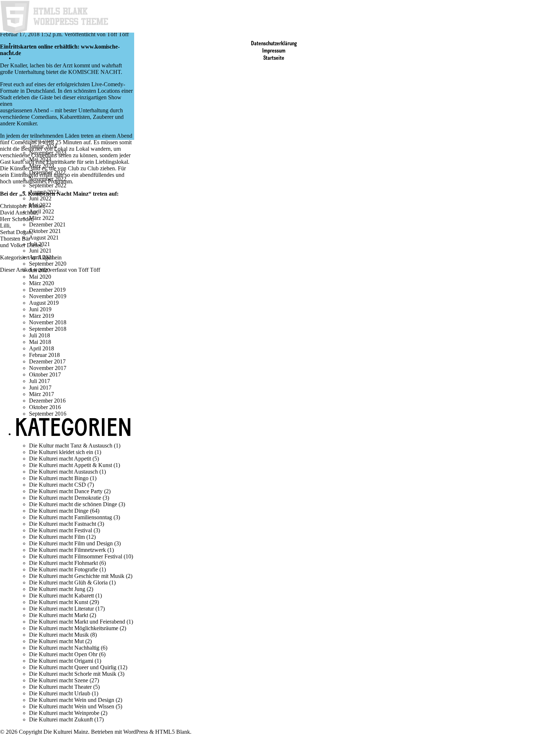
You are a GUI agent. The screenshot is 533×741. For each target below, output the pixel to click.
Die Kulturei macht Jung (57, 589)
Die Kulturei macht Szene (58, 680)
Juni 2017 (40, 387)
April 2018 (41, 348)
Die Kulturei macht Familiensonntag (70, 517)
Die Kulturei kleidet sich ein (61, 452)
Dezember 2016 (47, 400)
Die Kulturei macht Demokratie (65, 498)
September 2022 (47, 185)
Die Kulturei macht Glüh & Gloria (68, 582)
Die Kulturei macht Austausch (63, 472)
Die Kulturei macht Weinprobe (64, 713)
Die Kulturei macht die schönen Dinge (73, 504)
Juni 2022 (40, 198)
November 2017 (47, 368)
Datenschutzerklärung (274, 44)
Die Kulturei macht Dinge (58, 511)
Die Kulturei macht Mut (56, 641)
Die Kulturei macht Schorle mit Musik (72, 674)
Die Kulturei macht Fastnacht (62, 524)
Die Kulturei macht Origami (61, 661)
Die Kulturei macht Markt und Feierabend (77, 622)
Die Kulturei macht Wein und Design (71, 700)
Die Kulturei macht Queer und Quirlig (72, 667)
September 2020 (47, 264)
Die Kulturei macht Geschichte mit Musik (76, 576)
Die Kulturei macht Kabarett (61, 595)
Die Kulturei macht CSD (57, 485)
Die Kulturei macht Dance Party (66, 491)
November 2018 (47, 322)
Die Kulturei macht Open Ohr (63, 654)
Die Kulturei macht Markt (58, 615)
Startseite (273, 58)
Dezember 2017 (47, 361)
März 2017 (41, 394)
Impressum (273, 51)
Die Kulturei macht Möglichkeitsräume (73, 628)
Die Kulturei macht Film (57, 537)
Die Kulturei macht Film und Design (71, 543)
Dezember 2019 (47, 290)
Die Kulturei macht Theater (60, 687)
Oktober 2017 (45, 374)
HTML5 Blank (172, 732)
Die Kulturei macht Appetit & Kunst (70, 465)
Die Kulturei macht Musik (59, 635)
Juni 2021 (40, 250)
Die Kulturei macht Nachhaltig (64, 648)
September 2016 (47, 414)
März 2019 (41, 316)
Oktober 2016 (45, 407)
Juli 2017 (39, 381)
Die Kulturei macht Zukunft (61, 719)
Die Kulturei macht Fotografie (63, 569)
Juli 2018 (39, 335)
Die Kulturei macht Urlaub (59, 693)
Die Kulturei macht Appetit (60, 458)
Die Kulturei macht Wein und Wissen (71, 706)
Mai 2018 (40, 342)
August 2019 (44, 303)
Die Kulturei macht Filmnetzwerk (67, 550)
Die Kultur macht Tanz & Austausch (70, 445)
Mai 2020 (40, 277)
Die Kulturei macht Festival (60, 530)
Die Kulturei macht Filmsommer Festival (75, 556)
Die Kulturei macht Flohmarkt (63, 563)
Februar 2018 (44, 355)
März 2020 (41, 283)
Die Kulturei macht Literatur (61, 608)
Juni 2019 (40, 309)
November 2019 (47, 296)
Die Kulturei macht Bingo (58, 478)
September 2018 (47, 329)
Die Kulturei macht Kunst (58, 602)
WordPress (135, 732)
